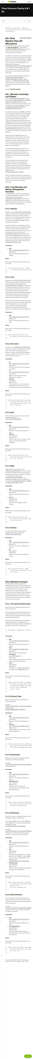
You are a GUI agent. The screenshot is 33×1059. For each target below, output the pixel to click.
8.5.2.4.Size (9, 412)
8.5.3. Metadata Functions (16, 582)
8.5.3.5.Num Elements (13, 895)
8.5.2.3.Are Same (11, 344)
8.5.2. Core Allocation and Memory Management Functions (16, 189)
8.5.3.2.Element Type (13, 696)
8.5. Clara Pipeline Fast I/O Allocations (13, 41)
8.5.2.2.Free (9, 277)
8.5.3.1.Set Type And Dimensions (18, 604)
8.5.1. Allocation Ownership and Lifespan (16, 95)
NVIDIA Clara (24, 28)
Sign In (29, 1)
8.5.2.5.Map (9, 466)
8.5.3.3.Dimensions (12, 755)
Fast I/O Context (12, 47)
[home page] (12, 2)
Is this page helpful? (25, 38)
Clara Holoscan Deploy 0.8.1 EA (13, 29)
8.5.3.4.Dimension (12, 813)
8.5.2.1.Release (11, 209)
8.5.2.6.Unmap (10, 528)
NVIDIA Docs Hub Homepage (12, 28)
